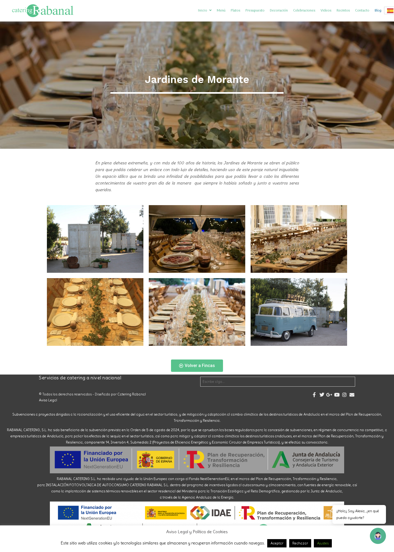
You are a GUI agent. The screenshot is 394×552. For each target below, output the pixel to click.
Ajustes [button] (323, 543)
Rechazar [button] (300, 543)
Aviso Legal (48, 400)
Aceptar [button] (276, 543)
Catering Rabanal (131, 394)
